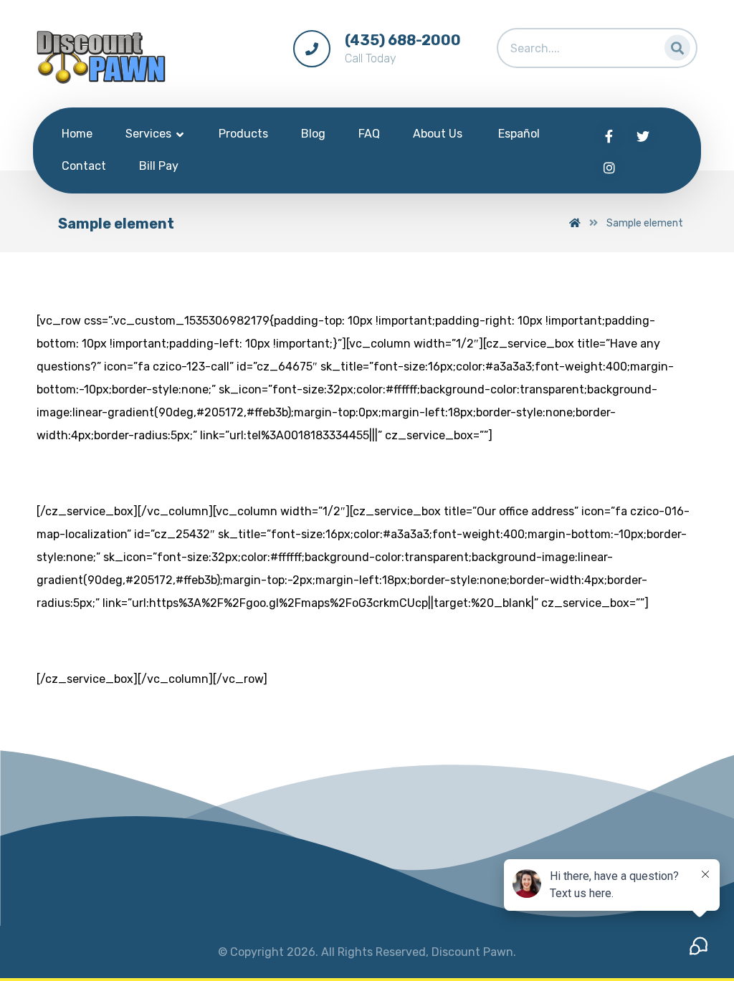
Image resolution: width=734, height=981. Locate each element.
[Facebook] (609, 136)
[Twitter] (643, 136)
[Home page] (575, 223)
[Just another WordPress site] (101, 57)
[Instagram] (609, 167)
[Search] (673, 44)
